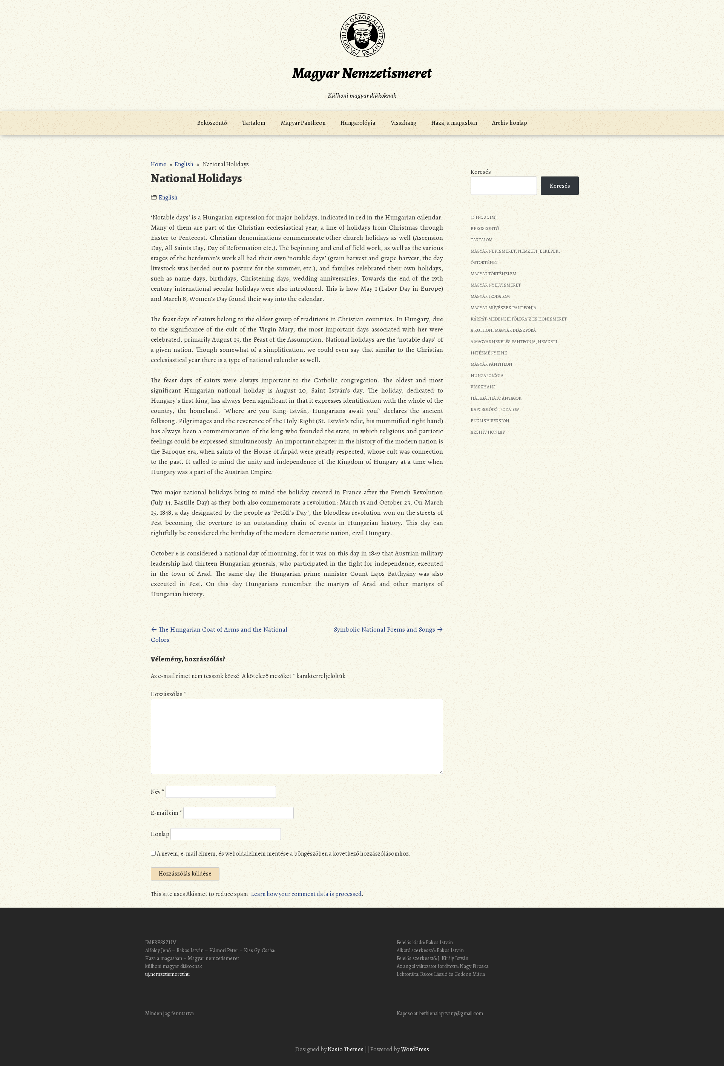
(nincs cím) (484, 217)
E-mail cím (166, 813)
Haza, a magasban (454, 123)
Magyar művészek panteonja (503, 308)
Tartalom (253, 123)
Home (158, 164)
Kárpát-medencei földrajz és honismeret (519, 319)
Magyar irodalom (490, 296)
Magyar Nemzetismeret (362, 73)
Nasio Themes (346, 1049)
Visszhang (403, 123)
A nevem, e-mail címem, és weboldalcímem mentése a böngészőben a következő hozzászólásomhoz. (284, 854)
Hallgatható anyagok (496, 398)
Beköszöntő (212, 123)
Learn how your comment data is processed (306, 894)
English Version (490, 421)
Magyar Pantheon (303, 123)
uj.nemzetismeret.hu (167, 974)
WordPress (415, 1049)
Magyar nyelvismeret (496, 285)
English (184, 164)
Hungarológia (358, 123)
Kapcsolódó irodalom (495, 409)
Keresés (481, 172)
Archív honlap (509, 123)
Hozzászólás (168, 694)
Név (157, 792)
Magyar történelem (493, 274)
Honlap (160, 834)
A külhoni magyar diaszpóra (503, 330)
